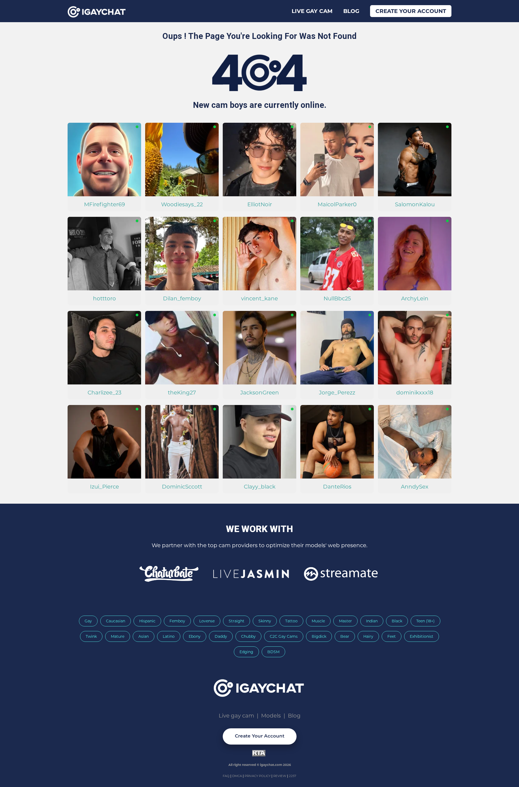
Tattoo (291, 621)
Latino (169, 636)
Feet (391, 636)
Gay (88, 621)
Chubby (248, 636)
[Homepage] (259, 686)
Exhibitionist (421, 636)
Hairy (368, 636)
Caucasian (115, 621)
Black (397, 621)
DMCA (237, 776)
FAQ (226, 776)
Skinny (264, 621)
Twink (91, 636)
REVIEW (279, 776)
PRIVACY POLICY (258, 776)
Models (271, 715)
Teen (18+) (425, 621)
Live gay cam (312, 11)
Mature (117, 636)
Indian (372, 621)
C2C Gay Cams (284, 636)
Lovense (207, 621)
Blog (351, 11)
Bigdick (319, 636)
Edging (246, 651)
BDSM (273, 651)
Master (345, 621)
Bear (344, 636)
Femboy (177, 621)
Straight (236, 621)
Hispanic (147, 621)
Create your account (410, 11)
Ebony (195, 636)
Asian (143, 636)
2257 (292, 776)
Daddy (221, 636)
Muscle (318, 621)
